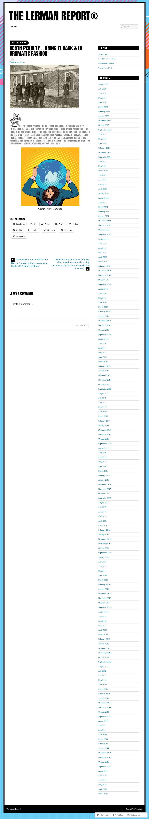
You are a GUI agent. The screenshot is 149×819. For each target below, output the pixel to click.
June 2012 (102, 675)
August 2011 (103, 721)
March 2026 (103, 107)
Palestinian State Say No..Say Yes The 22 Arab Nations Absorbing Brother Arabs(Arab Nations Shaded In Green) (70, 264)
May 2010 (102, 785)
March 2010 (103, 794)
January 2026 (103, 116)
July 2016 (102, 453)
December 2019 (104, 271)
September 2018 (104, 334)
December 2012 (104, 648)
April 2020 (102, 257)
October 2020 (103, 230)
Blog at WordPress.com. (134, 809)
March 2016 (103, 471)
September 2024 (104, 157)
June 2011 (102, 730)
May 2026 (102, 98)
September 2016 (104, 444)
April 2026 (102, 102)
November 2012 (104, 653)
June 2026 (102, 93)
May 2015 (102, 516)
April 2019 (102, 302)
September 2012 (104, 662)
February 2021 (104, 211)
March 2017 (103, 416)
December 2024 (104, 152)
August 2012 (103, 666)
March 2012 (103, 689)
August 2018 (103, 339)
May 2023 (102, 184)
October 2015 (103, 494)
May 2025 (102, 139)
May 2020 (102, 252)
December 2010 (104, 753)
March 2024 (103, 171)
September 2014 (104, 553)
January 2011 (103, 748)
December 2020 (104, 221)
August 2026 (103, 84)
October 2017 (103, 384)
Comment (80, 325)
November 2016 (104, 434)
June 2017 (102, 403)
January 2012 (103, 698)
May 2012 (102, 680)
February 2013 (104, 639)
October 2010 (103, 762)
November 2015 (104, 489)
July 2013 (102, 616)
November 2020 (104, 225)
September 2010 (104, 766)
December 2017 (104, 375)
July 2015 (102, 507)
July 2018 (102, 343)
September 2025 (104, 130)
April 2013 (102, 630)
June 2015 (102, 512)
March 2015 (103, 525)
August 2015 (103, 503)
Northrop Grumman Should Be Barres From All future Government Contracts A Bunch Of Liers (29, 262)
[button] (44, 86)
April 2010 (102, 789)
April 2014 (102, 575)
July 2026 (102, 89)
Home (14, 27)
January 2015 (103, 534)
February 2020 (104, 266)
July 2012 (102, 671)
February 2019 (104, 312)
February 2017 (104, 421)
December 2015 (104, 484)
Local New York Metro (107, 59)
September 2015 (104, 498)
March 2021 (103, 207)
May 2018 (102, 353)
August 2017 (103, 393)
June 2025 (102, 134)
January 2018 (103, 371)
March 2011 (103, 739)
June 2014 (102, 566)
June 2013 (102, 621)
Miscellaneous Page (106, 63)
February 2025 (104, 148)
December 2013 (104, 593)
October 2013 (103, 603)
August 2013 (103, 612)
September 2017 (104, 389)
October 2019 (103, 280)
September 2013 (104, 607)
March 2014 (103, 580)
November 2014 (104, 544)
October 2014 (103, 548)
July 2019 (102, 293)
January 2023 (103, 193)
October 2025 (103, 125)
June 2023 (102, 180)
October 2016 (103, 439)
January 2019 (103, 316)
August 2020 (103, 239)
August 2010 (103, 771)
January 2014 (103, 589)
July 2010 (102, 775)
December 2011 (104, 703)
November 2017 (104, 380)
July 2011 (102, 725)
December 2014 (104, 539)
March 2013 (103, 634)
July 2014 (102, 562)
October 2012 (103, 657)
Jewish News (103, 54)
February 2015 (104, 530)
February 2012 (104, 694)
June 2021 (102, 202)
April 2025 (102, 143)
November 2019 (104, 275)
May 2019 (102, 298)
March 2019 (103, 307)
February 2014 (104, 584)
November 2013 (104, 598)
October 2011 (103, 712)
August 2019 (103, 289)
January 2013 (103, 644)
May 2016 (102, 462)
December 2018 (104, 321)
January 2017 (103, 425)
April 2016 (102, 466)
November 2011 (104, 707)
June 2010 (102, 780)
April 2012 (102, 684)
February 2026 (104, 111)
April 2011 (102, 735)
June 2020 (102, 248)
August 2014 (103, 557)
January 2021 (103, 216)
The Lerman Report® (53, 16)
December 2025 (104, 121)
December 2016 (104, 430)
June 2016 (102, 457)
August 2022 (103, 198)
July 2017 (102, 398)
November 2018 (104, 325)
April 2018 (102, 357)
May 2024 (102, 166)
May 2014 (102, 571)
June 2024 (102, 161)
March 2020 (103, 261)
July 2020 (102, 243)
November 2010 (104, 757)
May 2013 (102, 625)
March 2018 (103, 362)
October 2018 (103, 330)
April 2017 (102, 412)
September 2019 (104, 284)
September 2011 (104, 716)
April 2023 (102, 189)
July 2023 (102, 175)
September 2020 (104, 234)
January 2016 (103, 480)
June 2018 (102, 348)
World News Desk (17, 62)
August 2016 (103, 448)
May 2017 (102, 407)
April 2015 (102, 521)
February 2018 (104, 366)
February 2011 (104, 744)
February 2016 (104, 475)
